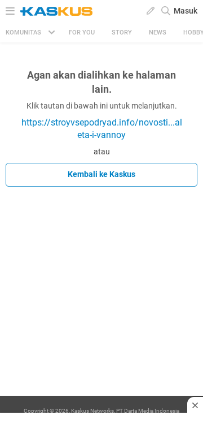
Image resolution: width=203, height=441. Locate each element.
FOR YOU (82, 32)
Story (122, 32)
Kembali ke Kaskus (101, 174)
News (157, 32)
